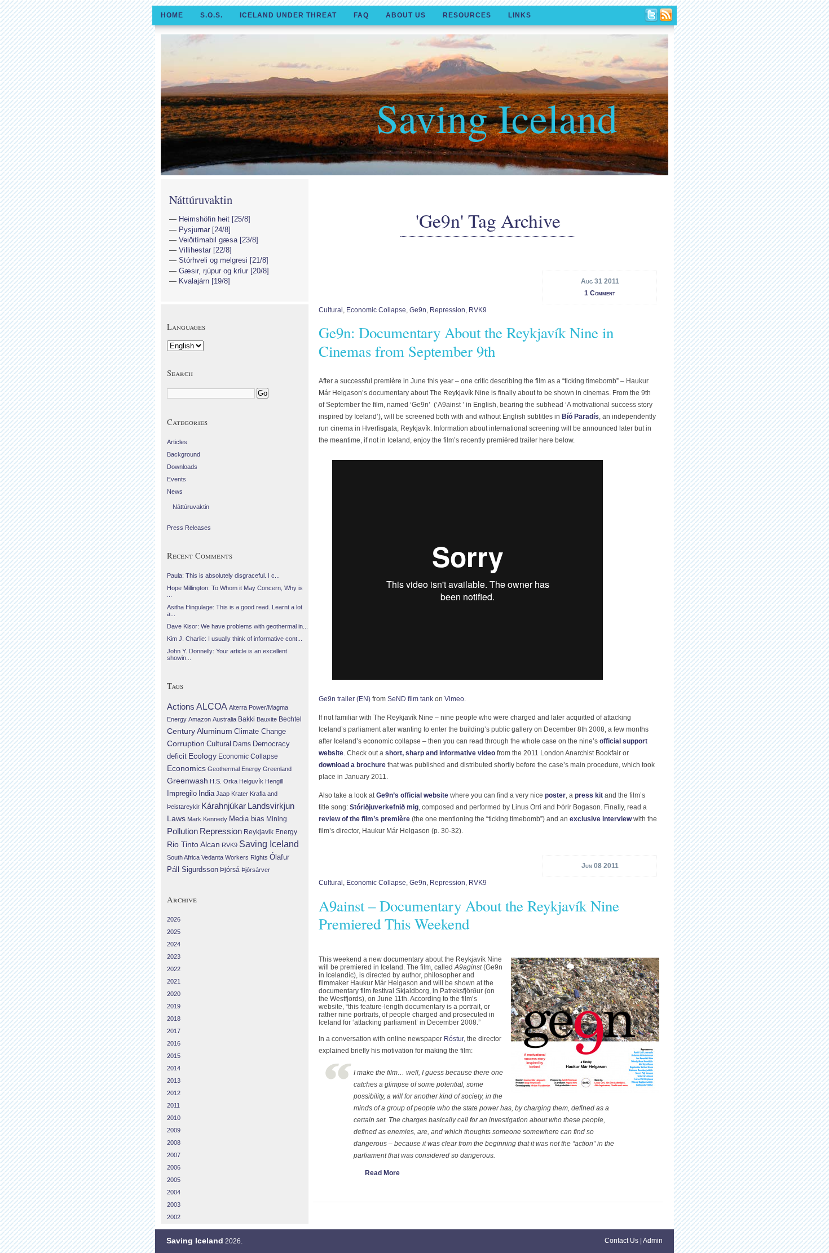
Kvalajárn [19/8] (204, 281)
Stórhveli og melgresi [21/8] (223, 260)
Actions (181, 706)
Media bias (246, 819)
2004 (173, 1192)
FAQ (361, 15)
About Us (406, 15)
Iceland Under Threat (288, 15)
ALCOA (211, 706)
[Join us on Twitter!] (652, 15)
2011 (173, 1105)
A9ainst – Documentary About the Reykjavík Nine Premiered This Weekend (469, 915)
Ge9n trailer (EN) (345, 699)
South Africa (183, 857)
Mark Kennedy (207, 819)
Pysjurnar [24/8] (205, 229)
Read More (382, 1173)
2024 (173, 944)
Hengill (274, 781)
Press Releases (189, 527)
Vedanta (212, 857)
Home (172, 15)
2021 (173, 981)
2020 (173, 993)
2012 (173, 1093)
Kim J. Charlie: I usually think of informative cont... (234, 638)
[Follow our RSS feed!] (666, 15)
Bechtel (290, 719)
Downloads (182, 466)
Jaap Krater (232, 793)
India (206, 793)
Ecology (202, 755)
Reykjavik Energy (270, 832)
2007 (173, 1155)
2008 (173, 1142)
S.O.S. (211, 15)
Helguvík (251, 781)
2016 (173, 1043)
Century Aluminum (199, 731)
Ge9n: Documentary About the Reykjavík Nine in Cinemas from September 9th (466, 341)
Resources (467, 15)
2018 (173, 1018)
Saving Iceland (497, 117)
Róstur (454, 1039)
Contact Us (621, 1241)
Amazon (199, 719)
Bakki (246, 719)
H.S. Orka (223, 781)
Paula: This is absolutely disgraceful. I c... (223, 575)
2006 (173, 1167)
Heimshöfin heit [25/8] (214, 219)
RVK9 (478, 310)
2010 (173, 1117)
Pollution (182, 831)
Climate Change (260, 732)
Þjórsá (230, 870)
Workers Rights (246, 857)
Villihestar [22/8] (205, 250)
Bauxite (267, 719)
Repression (447, 310)
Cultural (331, 310)
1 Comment (599, 293)
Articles (177, 442)
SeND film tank (410, 699)
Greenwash (187, 780)
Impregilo (182, 793)
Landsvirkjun (271, 806)
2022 (173, 969)
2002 (173, 1217)
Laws (176, 818)
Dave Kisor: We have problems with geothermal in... (237, 626)
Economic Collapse (376, 310)
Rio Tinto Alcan (193, 844)
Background (183, 454)
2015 (173, 1055)
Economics (186, 768)
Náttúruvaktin (200, 199)
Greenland (277, 768)
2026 (173, 919)
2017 (173, 1031)
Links (519, 15)
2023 (173, 956)
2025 (173, 931)
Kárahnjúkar (223, 806)
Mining (276, 819)
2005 (173, 1179)
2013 (173, 1080)
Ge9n (417, 310)
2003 (173, 1204)
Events (176, 479)
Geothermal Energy (234, 768)
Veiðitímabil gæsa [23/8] (218, 240)
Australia (224, 719)
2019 (173, 1006)
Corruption (186, 743)
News (175, 491)
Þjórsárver (255, 869)
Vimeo (454, 699)
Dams (242, 743)
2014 (173, 1068)
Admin (653, 1241)
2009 (173, 1130)
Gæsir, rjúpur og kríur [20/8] (224, 271)
